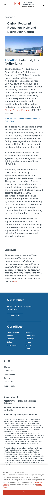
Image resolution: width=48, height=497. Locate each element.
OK (24, 492)
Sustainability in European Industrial (20, 414)
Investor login (9, 386)
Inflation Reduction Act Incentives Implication (19, 409)
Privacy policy (9, 374)
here (15, 281)
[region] (24, 481)
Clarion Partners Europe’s (17, 110)
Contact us (15, 315)
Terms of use (9, 370)
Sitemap (7, 367)
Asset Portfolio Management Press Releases (20, 402)
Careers (7, 378)
